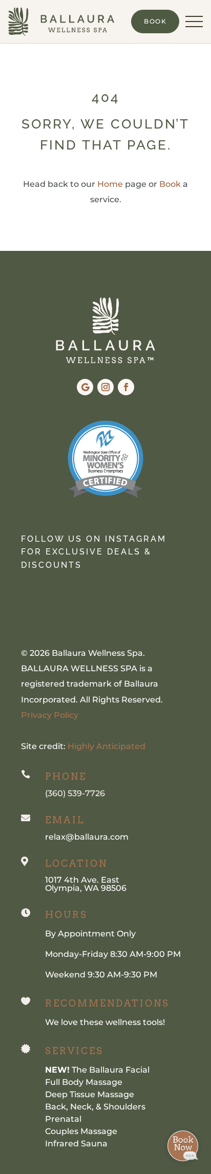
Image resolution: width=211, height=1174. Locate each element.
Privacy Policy (49, 715)
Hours (66, 914)
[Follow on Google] (85, 387)
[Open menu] (194, 21)
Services (74, 1050)
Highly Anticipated (106, 746)
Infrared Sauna (76, 1143)
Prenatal (63, 1119)
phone (66, 776)
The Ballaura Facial (97, 1070)
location (76, 863)
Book (170, 184)
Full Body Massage (83, 1082)
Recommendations (107, 1003)
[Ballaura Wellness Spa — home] (61, 21)
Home (110, 184)
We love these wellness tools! (105, 1022)
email (65, 820)
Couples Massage (81, 1131)
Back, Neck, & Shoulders (95, 1107)
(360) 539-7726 (75, 793)
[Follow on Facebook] (126, 387)
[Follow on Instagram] (105, 387)
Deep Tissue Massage (89, 1094)
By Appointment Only (90, 933)
